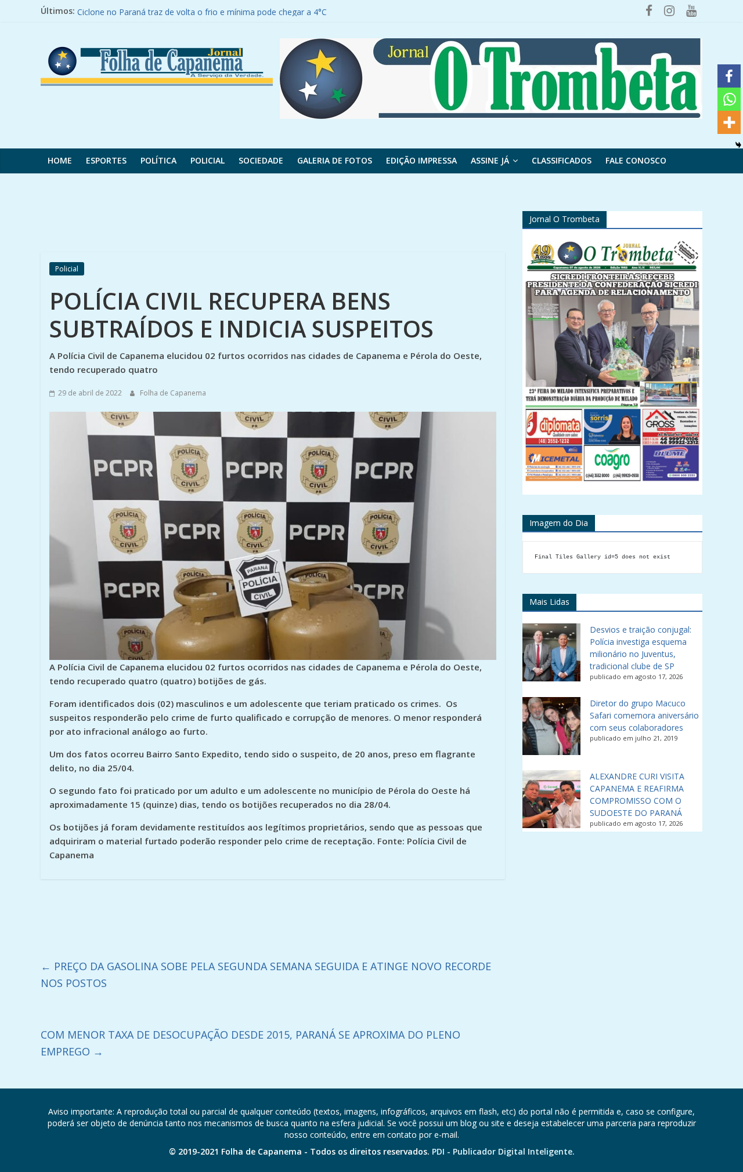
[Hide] (738, 145)
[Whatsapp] (729, 99)
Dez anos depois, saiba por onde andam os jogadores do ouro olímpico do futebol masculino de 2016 (270, 10)
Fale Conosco (635, 160)
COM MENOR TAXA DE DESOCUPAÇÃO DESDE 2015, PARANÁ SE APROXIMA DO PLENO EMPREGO (250, 1043)
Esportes (106, 160)
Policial (207, 160)
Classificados (561, 160)
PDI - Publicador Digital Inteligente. (503, 1151)
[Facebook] (729, 76)
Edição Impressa (421, 160)
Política (158, 160)
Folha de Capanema (173, 393)
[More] (729, 122)
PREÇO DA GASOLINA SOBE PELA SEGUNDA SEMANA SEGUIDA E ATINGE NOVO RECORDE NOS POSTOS (266, 974)
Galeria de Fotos (334, 160)
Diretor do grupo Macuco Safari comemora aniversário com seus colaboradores (644, 715)
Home (60, 160)
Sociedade (261, 160)
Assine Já (490, 160)
